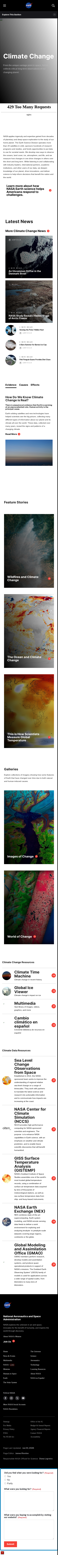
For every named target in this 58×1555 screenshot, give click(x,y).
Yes (9, 1476)
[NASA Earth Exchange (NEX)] (54, 1222)
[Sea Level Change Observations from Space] (54, 1080)
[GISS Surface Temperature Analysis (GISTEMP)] (54, 1178)
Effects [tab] (35, 385)
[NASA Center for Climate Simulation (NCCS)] (54, 1129)
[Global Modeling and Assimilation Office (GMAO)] (54, 1264)
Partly (10, 1483)
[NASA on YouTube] (23, 1398)
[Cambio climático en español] (54, 1025)
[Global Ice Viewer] (54, 991)
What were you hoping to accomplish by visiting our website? (27, 1516)
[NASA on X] (17, 1398)
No (8, 1480)
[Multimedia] (54, 1006)
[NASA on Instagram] (11, 1398)
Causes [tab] (23, 385)
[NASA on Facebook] (5, 1398)
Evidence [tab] (10, 385)
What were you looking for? (22, 1489)
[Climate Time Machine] (54, 975)
